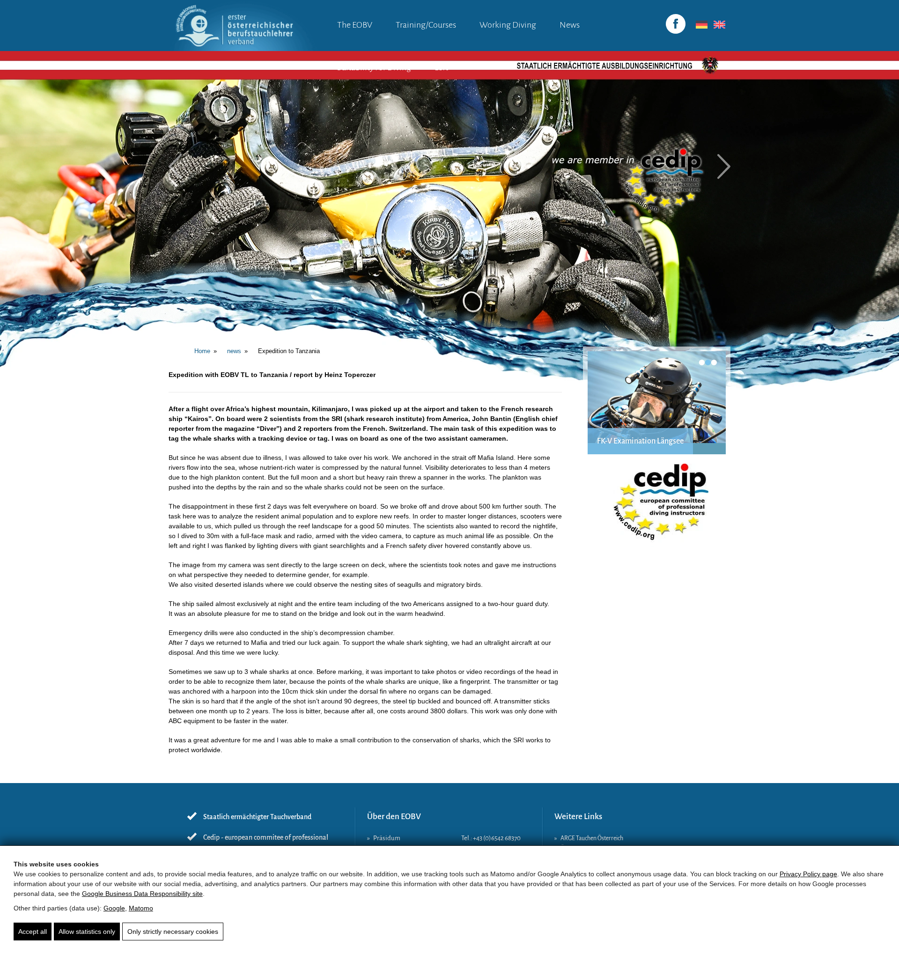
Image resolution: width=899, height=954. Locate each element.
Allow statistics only (87, 931)
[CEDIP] (657, 507)
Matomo (141, 908)
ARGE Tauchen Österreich (591, 838)
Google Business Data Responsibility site (142, 893)
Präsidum (386, 838)
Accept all (32, 931)
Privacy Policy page (808, 874)
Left (441, 67)
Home (202, 351)
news (570, 25)
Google (114, 908)
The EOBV (354, 25)
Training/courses (426, 25)
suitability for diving (374, 67)
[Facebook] (675, 24)
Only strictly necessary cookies (172, 931)
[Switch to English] (718, 24)
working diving (507, 25)
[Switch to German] (700, 24)
